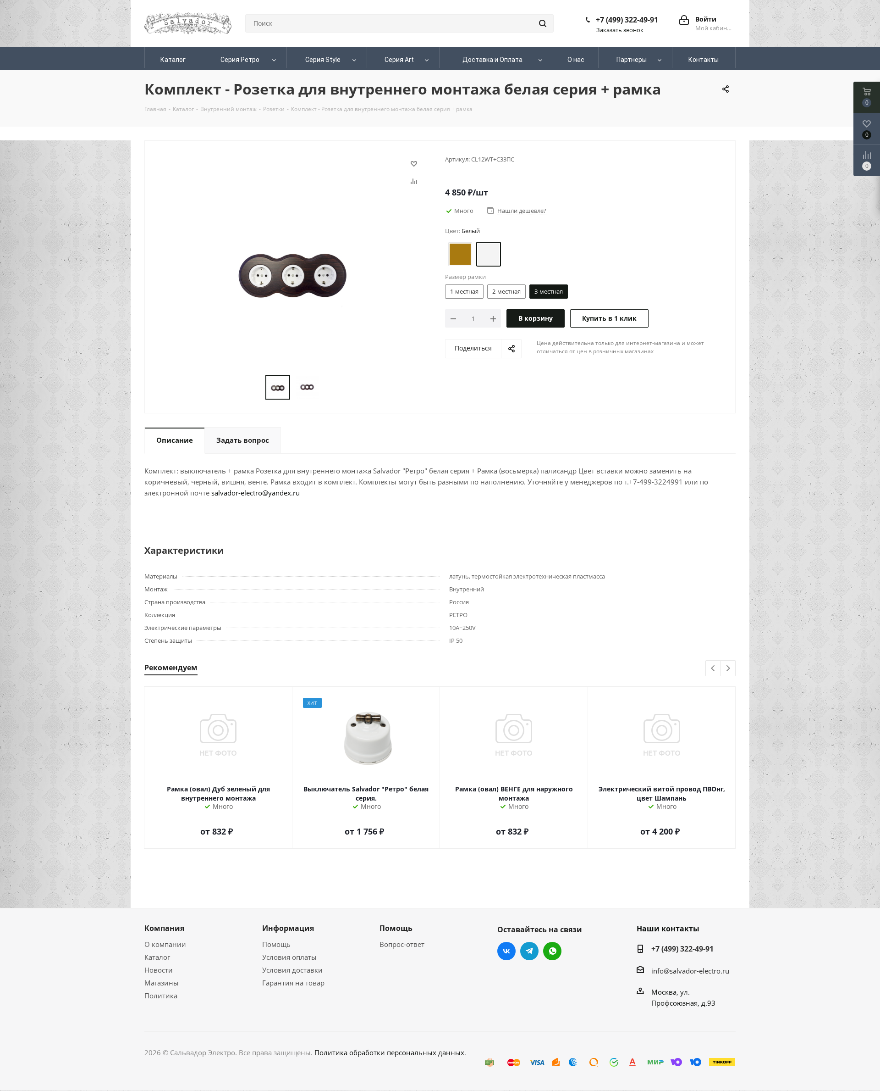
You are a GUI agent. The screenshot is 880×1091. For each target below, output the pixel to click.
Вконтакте (506, 951)
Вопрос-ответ (402, 944)
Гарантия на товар (293, 982)
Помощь (276, 944)
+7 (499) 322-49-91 (627, 20)
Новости (158, 969)
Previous (713, 669)
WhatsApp (552, 951)
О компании (165, 944)
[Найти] (543, 23)
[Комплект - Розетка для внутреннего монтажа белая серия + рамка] (292, 268)
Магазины (161, 982)
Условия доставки (292, 969)
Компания (164, 928)
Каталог (157, 957)
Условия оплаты (289, 957)
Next (728, 669)
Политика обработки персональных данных (389, 1052)
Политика (160, 995)
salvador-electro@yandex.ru (255, 492)
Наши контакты (668, 929)
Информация (288, 928)
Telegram (529, 951)
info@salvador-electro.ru (690, 970)
